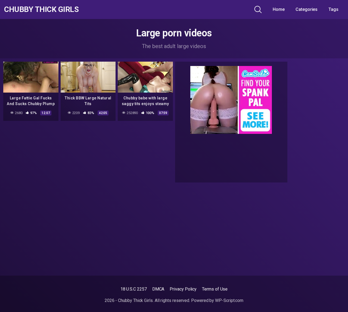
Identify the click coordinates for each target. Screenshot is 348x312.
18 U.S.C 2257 (133, 289)
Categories (307, 9)
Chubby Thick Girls (41, 9)
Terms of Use (215, 289)
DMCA (158, 289)
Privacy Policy (183, 289)
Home (279, 9)
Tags (333, 9)
